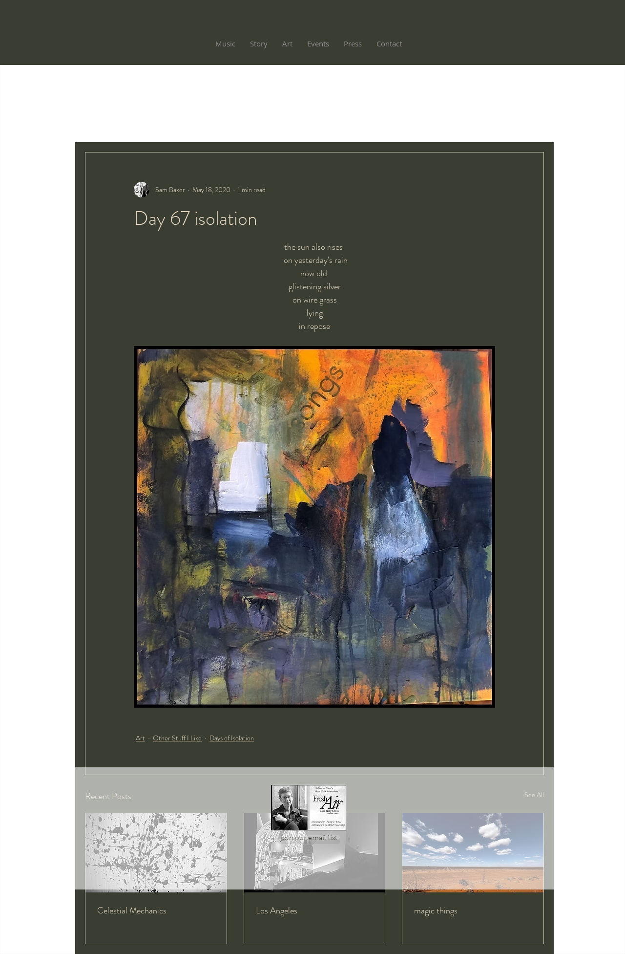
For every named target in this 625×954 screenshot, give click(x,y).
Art (140, 738)
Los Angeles (276, 910)
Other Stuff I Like (177, 738)
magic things (436, 910)
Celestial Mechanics (132, 910)
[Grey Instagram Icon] (308, 850)
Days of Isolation (231, 738)
